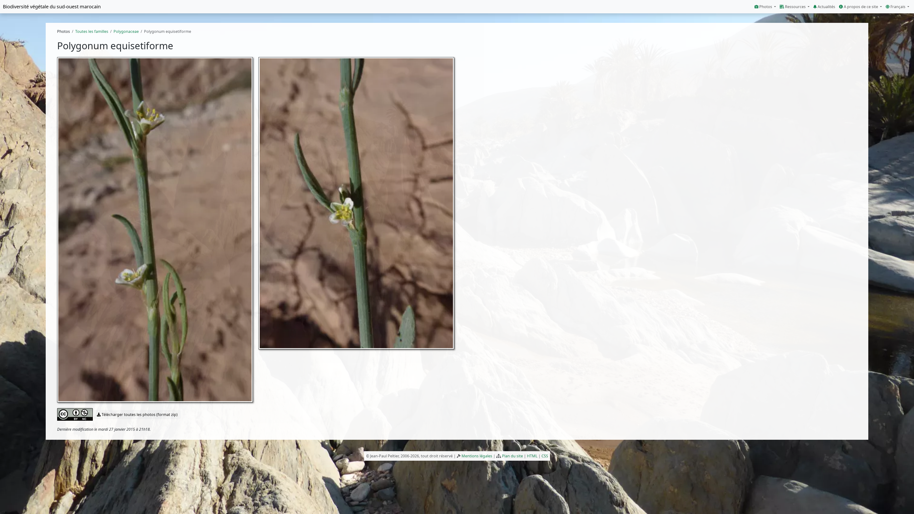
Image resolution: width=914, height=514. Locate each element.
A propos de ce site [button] (861, 6)
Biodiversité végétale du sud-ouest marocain (52, 6)
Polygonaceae (126, 31)
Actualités (826, 6)
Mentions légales (477, 456)
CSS (544, 456)
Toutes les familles (91, 31)
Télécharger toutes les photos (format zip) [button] (139, 414)
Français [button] (897, 6)
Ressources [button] (795, 6)
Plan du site (512, 456)
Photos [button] (765, 6)
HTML (532, 456)
